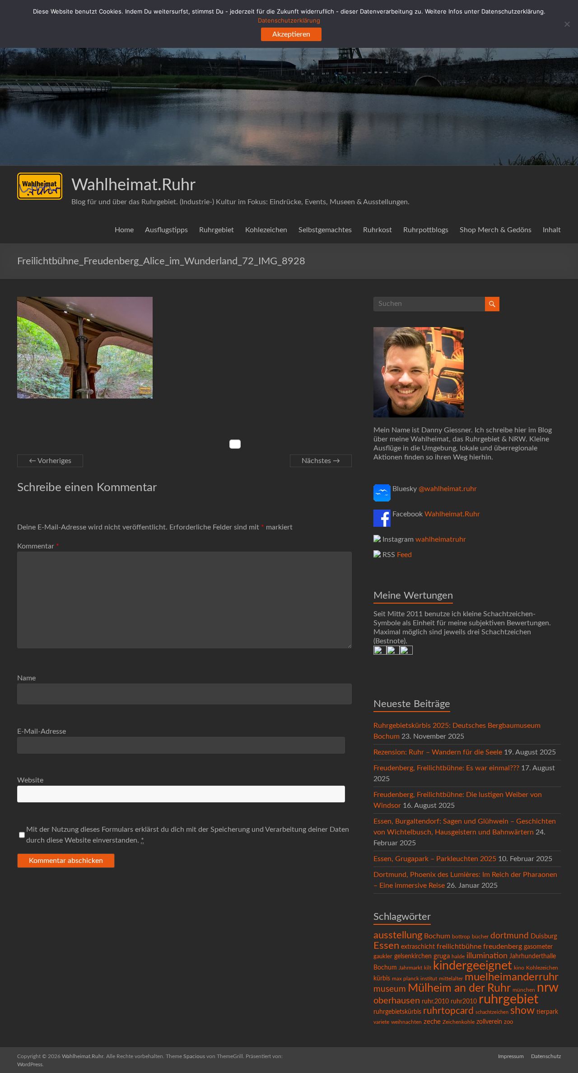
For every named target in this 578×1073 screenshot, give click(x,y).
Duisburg (544, 936)
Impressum (511, 1056)
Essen (386, 946)
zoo (508, 1022)
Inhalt (552, 230)
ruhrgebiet (508, 999)
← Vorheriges (50, 460)
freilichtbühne (459, 946)
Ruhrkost (377, 230)
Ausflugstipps (166, 230)
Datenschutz (546, 1056)
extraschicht (418, 947)
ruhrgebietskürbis (397, 1012)
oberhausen (396, 1000)
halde (458, 956)
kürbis (381, 978)
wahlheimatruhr (440, 539)
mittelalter (451, 978)
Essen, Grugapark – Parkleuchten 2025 (434, 858)
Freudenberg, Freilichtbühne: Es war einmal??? (446, 768)
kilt (427, 967)
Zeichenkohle (459, 1022)
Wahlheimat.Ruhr (133, 185)
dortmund (509, 936)
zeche (432, 1021)
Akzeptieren (291, 34)
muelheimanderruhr (512, 977)
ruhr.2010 (435, 1001)
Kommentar (38, 546)
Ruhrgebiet (216, 230)
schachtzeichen (491, 1012)
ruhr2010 (464, 1001)
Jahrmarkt (410, 967)
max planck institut (414, 978)
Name (26, 678)
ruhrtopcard (448, 1011)
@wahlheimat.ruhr (448, 488)
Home (124, 230)
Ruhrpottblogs (425, 230)
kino (519, 967)
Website (30, 780)
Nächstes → (321, 460)
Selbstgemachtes (325, 230)
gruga (442, 956)
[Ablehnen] (566, 23)
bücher (480, 936)
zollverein (489, 1022)
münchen (524, 990)
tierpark (547, 1012)
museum (389, 989)
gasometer (538, 947)
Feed (404, 554)
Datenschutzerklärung (289, 20)
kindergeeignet (472, 966)
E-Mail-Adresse (41, 731)
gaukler (382, 957)
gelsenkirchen (413, 956)
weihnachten (406, 1022)
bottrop (461, 936)
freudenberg (502, 946)
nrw (548, 987)
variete (381, 1022)
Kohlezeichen (266, 230)
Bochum (437, 936)
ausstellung (397, 935)
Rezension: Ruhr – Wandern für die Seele (437, 752)
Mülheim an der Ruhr (459, 988)
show (522, 1011)
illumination (487, 956)
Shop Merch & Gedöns (495, 230)
